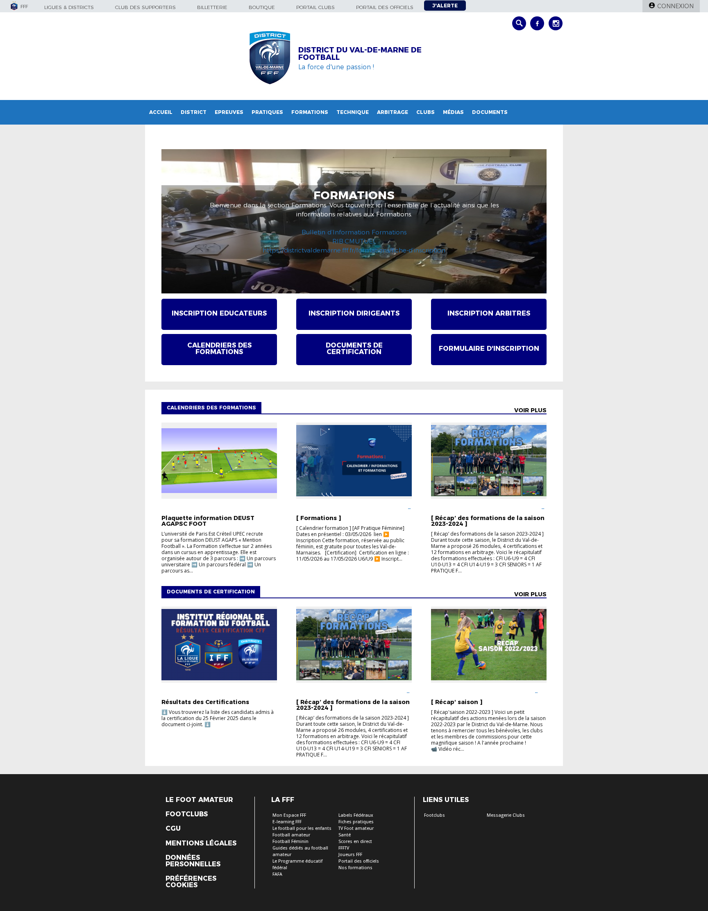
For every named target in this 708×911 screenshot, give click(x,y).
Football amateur (291, 835)
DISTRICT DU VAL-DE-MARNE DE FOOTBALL (360, 53)
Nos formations (355, 867)
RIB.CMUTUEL (354, 241)
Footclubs (187, 814)
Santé (344, 835)
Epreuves (229, 112)
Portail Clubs (315, 7)
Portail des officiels (384, 7)
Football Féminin (290, 841)
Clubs (425, 112)
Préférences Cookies (191, 881)
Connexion (675, 6)
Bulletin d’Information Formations (354, 232)
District (193, 112)
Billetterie (212, 7)
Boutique (262, 7)
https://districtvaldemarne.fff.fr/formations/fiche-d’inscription (354, 250)
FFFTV (343, 848)
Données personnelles (193, 861)
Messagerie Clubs (506, 815)
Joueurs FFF (350, 854)
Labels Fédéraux (355, 815)
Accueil (160, 112)
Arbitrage (392, 112)
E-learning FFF (287, 822)
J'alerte (445, 5)
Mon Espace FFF (289, 815)
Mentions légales (201, 843)
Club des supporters (145, 7)
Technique (352, 112)
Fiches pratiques (356, 822)
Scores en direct (355, 841)
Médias (453, 112)
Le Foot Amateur (199, 800)
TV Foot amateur (356, 828)
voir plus (530, 410)
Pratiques (267, 112)
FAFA (277, 874)
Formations (309, 112)
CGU (173, 828)
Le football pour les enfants (301, 828)
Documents (490, 112)
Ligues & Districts (69, 7)
